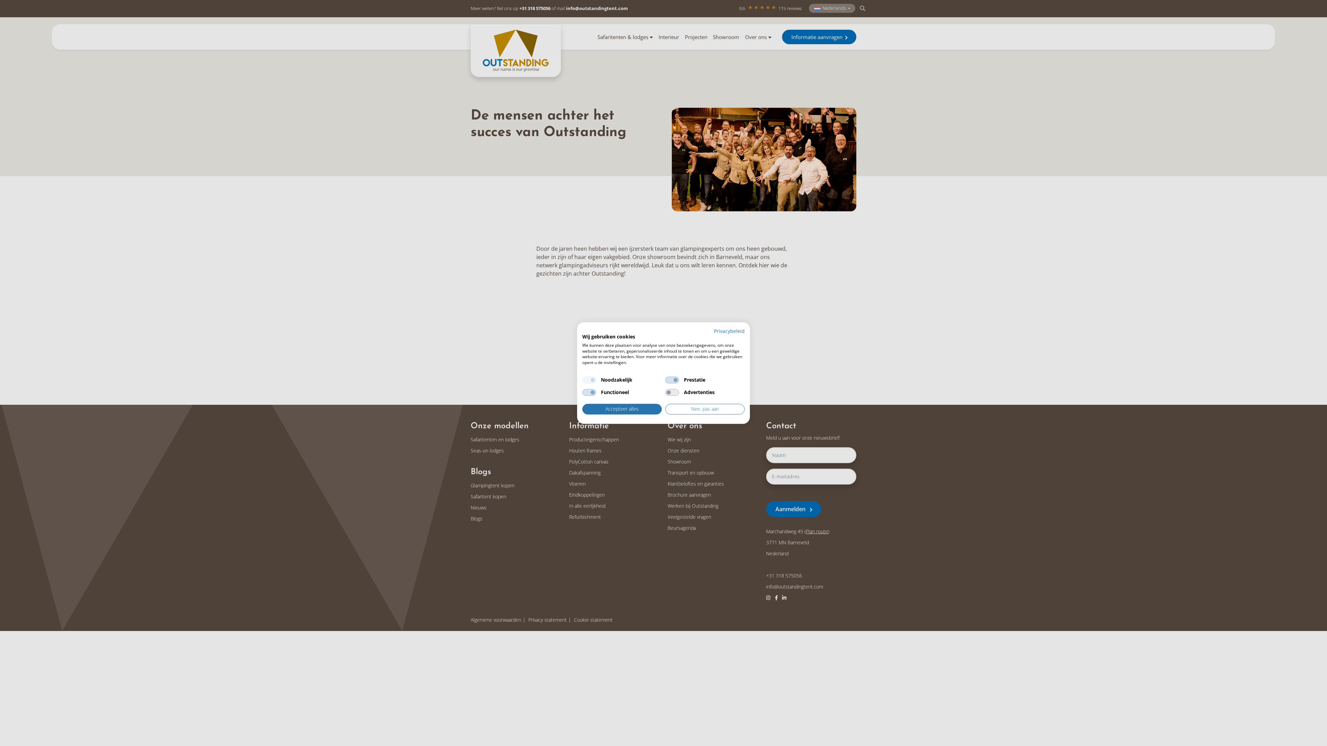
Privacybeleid (729, 331)
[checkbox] (589, 379)
